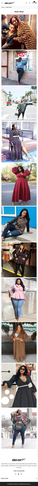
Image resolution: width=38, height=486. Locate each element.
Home (2, 7)
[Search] (26, 2)
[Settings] (35, 2)
